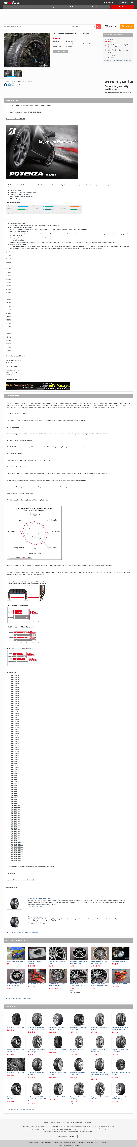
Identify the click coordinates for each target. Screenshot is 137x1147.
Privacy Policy (33, 1142)
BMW (71, 990)
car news (85, 1128)
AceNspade (39, 906)
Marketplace (122, 7)
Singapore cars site (45, 1128)
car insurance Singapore (60, 1131)
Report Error (18, 85)
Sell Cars (73, 7)
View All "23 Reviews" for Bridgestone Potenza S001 (24, 932)
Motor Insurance (97, 7)
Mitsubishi (49, 1129)
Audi (28, 1129)
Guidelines (81, 1142)
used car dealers (86, 1129)
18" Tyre (85, 44)
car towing (102, 1126)
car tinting (61, 1126)
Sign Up (123, 2)
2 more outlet (113, 47)
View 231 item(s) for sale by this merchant (118, 60)
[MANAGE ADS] (111, 24)
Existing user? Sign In (109, 2)
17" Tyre (79, 44)
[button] (18, 73)
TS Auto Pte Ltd (109, 40)
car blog (100, 1129)
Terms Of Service (45, 1142)
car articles (72, 1128)
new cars (66, 1128)
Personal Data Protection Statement (64, 1142)
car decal (89, 1126)
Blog (52, 7)
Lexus (71, 1103)
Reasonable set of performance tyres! (39, 898)
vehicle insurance (107, 1129)
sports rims (67, 1126)
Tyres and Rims (70, 44)
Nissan (25, 1129)
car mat (108, 1126)
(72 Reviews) (116, 41)
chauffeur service (88, 1131)
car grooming (78, 1126)
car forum (42, 1126)
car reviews (78, 1128)
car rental (74, 1129)
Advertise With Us (92, 1142)
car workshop (94, 1129)
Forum (33, 7)
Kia (31, 1129)
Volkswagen (40, 1129)
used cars (61, 1128)
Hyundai (34, 1129)
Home (13, 7)
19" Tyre (91, 44)
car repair (84, 1126)
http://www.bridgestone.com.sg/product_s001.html (21, 880)
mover (81, 1131)
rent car (72, 1126)
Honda (111, 1128)
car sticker (69, 1131)
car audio (79, 1129)
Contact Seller (60, 51)
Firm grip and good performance (38, 917)
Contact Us (104, 1142)
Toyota (107, 1128)
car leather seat (96, 1126)
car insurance (75, 1131)
